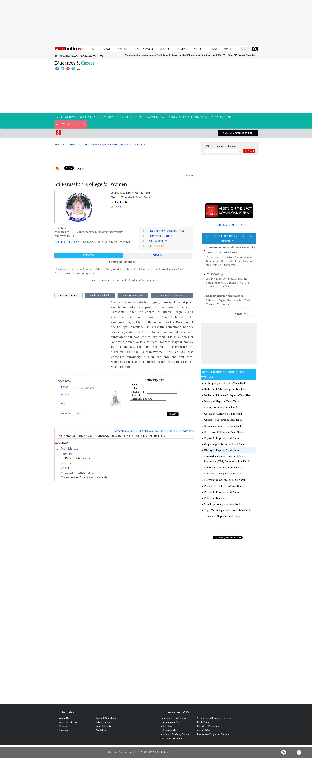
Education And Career (172, 722)
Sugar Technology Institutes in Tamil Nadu (227, 510)
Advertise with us (91, 55)
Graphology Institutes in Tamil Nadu (224, 444)
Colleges (86, 116)
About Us (64, 717)
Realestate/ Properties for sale (213, 734)
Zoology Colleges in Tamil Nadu (222, 516)
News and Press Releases (173, 717)
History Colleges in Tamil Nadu (221, 450)
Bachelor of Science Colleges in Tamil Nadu (228, 395)
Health (182, 49)
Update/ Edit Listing (160, 236)
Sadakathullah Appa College (224, 296)
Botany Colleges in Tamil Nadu (221, 407)
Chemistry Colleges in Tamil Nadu (223, 413)
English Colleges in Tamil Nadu (221, 438)
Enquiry (63, 726)
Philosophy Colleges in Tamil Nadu (223, 485)
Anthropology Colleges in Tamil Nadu (225, 383)
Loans (195, 116)
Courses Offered (63, 241)
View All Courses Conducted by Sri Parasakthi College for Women (153, 430)
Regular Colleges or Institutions (74, 144)
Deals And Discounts (171, 738)
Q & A (204, 116)
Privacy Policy (103, 722)
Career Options (65, 116)
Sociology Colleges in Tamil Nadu (222, 504)
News (107, 49)
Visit (78, 413)
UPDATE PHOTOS (100, 280)
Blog (214, 49)
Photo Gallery (204, 722)
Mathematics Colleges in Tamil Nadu (224, 479)
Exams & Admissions (150, 116)
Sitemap (63, 730)
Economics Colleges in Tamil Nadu (223, 425)
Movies (164, 49)
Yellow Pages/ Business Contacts (214, 717)
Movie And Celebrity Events (175, 734)
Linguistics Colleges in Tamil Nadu (223, 473)
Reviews (119, 206)
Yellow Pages (144, 49)
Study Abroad (106, 116)
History (139, 144)
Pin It (80, 168)
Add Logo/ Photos (159, 241)
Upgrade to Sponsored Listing (166, 231)
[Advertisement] (156, 23)
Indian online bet (169, 730)
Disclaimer (101, 730)
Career (122, 49)
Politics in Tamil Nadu (216, 498)
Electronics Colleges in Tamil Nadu (223, 431)
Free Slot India (103, 726)
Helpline (126, 116)
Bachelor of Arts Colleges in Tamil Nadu (226, 389)
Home (92, 49)
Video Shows (167, 726)
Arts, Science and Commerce (114, 144)
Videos (198, 49)
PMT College (214, 274)
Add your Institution (70, 124)
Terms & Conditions (106, 717)
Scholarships (177, 116)
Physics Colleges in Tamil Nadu (221, 492)
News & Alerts (222, 116)
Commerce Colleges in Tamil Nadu (223, 419)
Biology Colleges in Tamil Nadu (221, 401)
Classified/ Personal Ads (209, 726)
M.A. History (62, 442)
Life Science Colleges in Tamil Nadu (224, 467)
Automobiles (203, 730)
